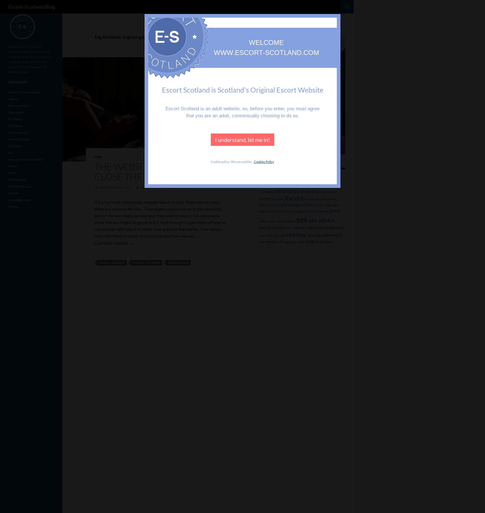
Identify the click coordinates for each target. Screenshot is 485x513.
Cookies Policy (264, 162)
